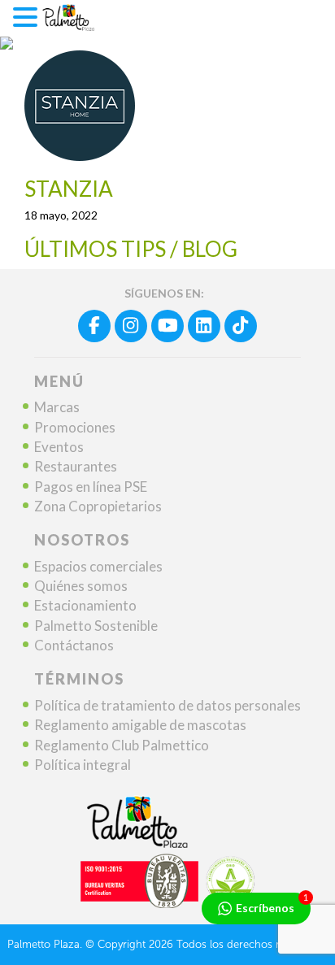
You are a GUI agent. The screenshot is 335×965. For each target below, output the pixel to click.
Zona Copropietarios (98, 506)
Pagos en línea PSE (90, 486)
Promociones (74, 427)
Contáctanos (74, 645)
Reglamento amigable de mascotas (140, 724)
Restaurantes (75, 466)
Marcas (57, 406)
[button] (27, 17)
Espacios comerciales (98, 566)
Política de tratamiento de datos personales (167, 705)
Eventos (59, 446)
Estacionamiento (85, 605)
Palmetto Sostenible (96, 625)
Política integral (82, 764)
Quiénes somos (81, 585)
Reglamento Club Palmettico (121, 745)
